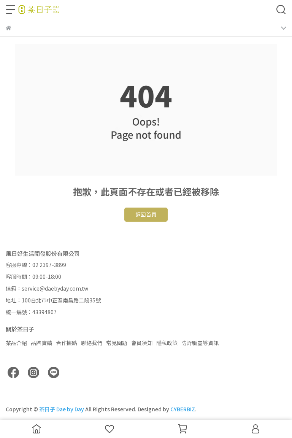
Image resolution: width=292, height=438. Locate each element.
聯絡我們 (91, 343)
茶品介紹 (16, 343)
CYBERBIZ (182, 409)
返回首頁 (146, 214)
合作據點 (66, 343)
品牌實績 (41, 343)
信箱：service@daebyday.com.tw (47, 288)
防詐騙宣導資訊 (200, 343)
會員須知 (141, 343)
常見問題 (116, 343)
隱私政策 (167, 343)
